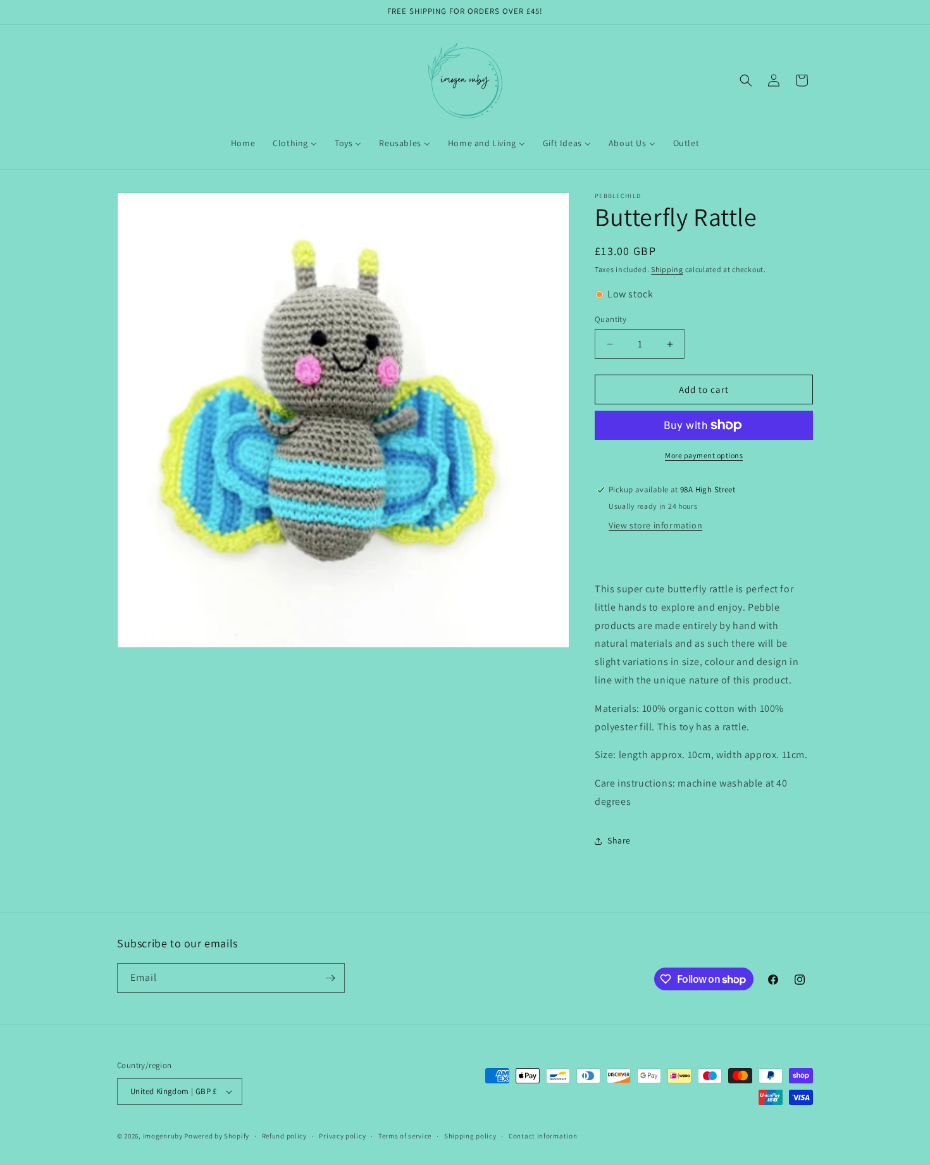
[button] (746, 80)
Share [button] (619, 840)
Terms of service (404, 1135)
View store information (655, 525)
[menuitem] (243, 143)
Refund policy (284, 1135)
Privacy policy (342, 1135)
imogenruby (163, 1135)
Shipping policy (470, 1135)
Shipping (667, 269)
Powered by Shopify (216, 1135)
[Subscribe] (330, 978)
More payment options (704, 455)
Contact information (543, 1135)
